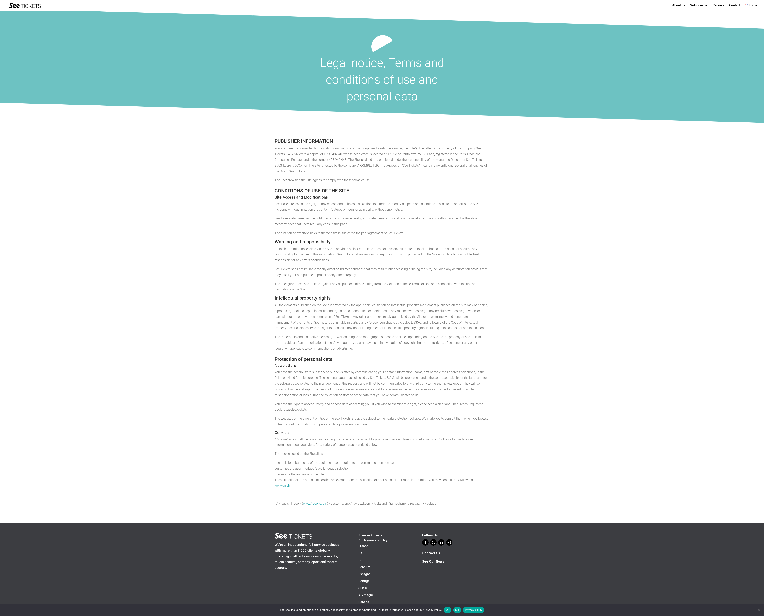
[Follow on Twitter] (433, 542)
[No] (759, 610)
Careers (718, 5)
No (457, 609)
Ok (447, 609)
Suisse (363, 588)
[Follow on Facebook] (425, 542)
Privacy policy (473, 609)
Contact (734, 5)
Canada (363, 602)
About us (678, 5)
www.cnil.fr (282, 485)
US (360, 560)
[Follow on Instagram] (449, 542)
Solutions (697, 5)
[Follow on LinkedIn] (441, 542)
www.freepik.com (315, 503)
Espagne (364, 574)
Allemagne (366, 595)
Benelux (364, 567)
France (363, 546)
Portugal (364, 581)
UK (360, 553)
